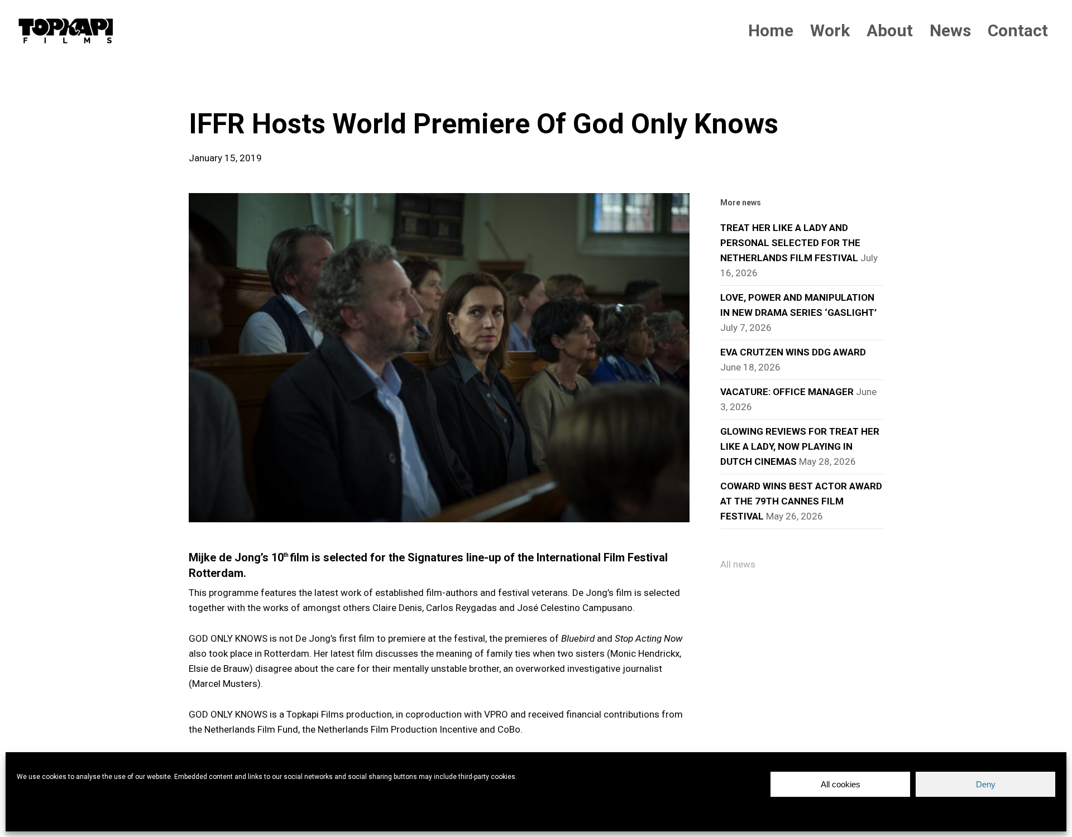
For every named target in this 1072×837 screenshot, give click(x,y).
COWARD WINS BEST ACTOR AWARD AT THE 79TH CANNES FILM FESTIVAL (801, 501)
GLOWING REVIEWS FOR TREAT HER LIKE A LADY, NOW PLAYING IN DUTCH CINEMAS (799, 446)
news (206, 89)
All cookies (840, 784)
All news (737, 564)
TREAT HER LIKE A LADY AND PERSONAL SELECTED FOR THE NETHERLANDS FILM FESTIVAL (790, 242)
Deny (986, 784)
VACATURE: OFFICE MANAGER (787, 391)
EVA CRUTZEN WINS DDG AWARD (793, 352)
